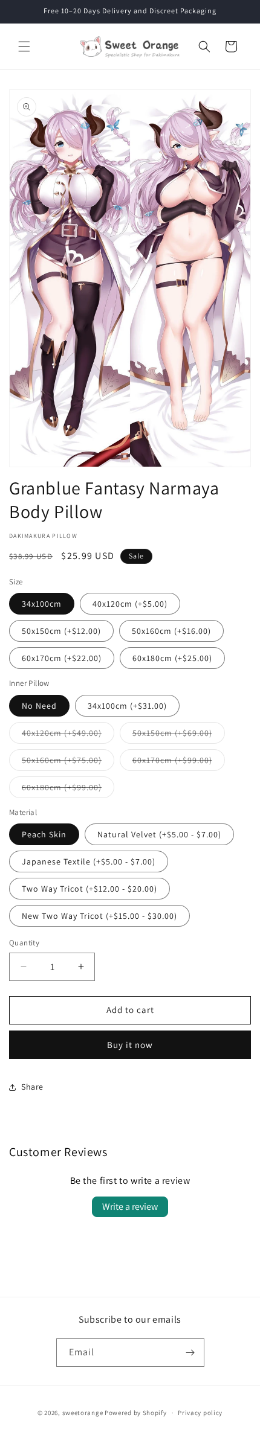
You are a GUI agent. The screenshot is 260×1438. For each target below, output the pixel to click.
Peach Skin (44, 834)
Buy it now (130, 1044)
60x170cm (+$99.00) (178, 762)
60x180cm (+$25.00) (172, 658)
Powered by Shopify (136, 1412)
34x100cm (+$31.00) (127, 705)
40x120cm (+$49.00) (68, 735)
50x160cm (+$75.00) (68, 762)
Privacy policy (200, 1412)
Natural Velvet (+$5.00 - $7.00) (159, 834)
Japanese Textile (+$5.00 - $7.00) (88, 861)
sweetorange (82, 1412)
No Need (39, 705)
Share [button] (32, 1086)
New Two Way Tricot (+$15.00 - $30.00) (99, 915)
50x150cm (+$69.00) (178, 735)
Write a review (130, 1206)
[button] (24, 46)
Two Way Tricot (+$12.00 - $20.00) (89, 888)
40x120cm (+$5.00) (130, 603)
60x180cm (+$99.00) (68, 789)
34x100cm (42, 603)
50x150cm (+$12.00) (61, 630)
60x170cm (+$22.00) (62, 658)
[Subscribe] (190, 1352)
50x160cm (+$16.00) (171, 630)
